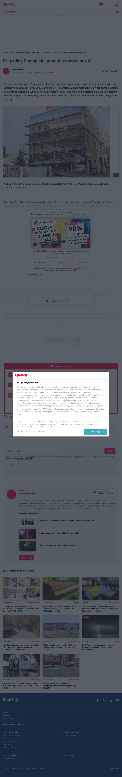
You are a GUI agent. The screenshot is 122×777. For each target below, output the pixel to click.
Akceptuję (95, 432)
